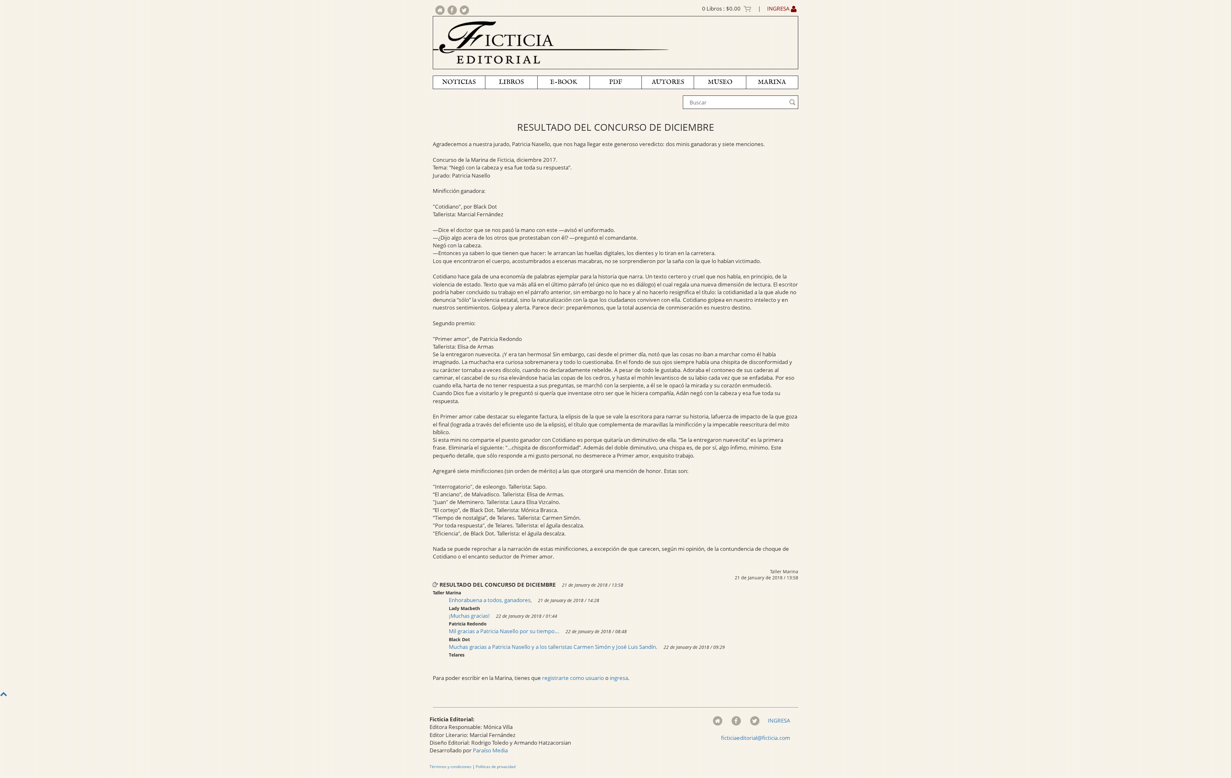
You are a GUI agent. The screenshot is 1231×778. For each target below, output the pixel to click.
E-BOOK (563, 82)
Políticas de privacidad (495, 766)
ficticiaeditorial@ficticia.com (755, 737)
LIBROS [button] (511, 82)
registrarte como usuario (573, 678)
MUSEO (720, 82)
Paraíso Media (490, 750)
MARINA (772, 82)
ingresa (619, 678)
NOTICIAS (459, 82)
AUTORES (668, 82)
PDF (615, 82)
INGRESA (779, 8)
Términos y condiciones (451, 766)
